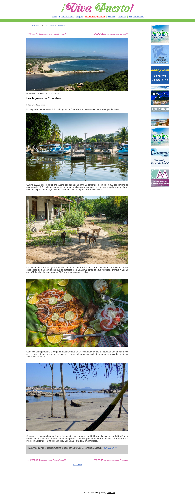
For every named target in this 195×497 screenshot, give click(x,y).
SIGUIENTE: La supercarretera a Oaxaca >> (111, 34)
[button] (34, 147)
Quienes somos (66, 17)
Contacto (122, 17)
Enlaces (111, 17)
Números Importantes (95, 17)
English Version (136, 17)
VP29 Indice (35, 26)
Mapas (79, 17)
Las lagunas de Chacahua (55, 26)
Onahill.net (111, 493)
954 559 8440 (110, 448)
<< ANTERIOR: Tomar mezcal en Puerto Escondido (46, 34)
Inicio (54, 17)
